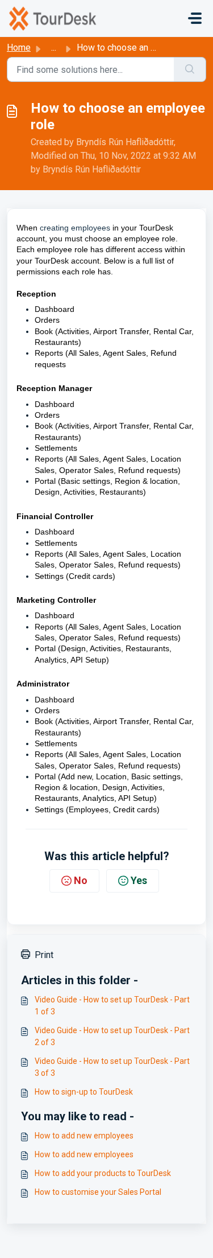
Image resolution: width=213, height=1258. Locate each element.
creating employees (75, 227)
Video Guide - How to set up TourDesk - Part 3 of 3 (112, 1067)
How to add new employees (84, 1135)
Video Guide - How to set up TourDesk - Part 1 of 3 (112, 1005)
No (80, 880)
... (53, 47)
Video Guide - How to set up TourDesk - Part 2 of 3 (112, 1036)
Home (19, 47)
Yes (139, 880)
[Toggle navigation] (194, 18)
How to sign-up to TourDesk (84, 1091)
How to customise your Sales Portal (98, 1192)
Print (44, 954)
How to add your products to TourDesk (103, 1173)
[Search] (190, 69)
